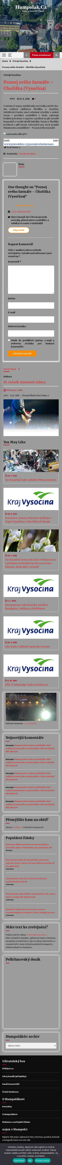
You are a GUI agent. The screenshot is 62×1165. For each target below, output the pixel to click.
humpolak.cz (31, 7)
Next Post (9, 369)
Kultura (7, 376)
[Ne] (58, 1154)
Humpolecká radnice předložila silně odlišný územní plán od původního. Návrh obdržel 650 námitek (30, 748)
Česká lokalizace (10, 1091)
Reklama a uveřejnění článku (16, 1122)
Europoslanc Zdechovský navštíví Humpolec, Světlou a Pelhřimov (26, 606)
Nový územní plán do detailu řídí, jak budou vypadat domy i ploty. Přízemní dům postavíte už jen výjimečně (30, 863)
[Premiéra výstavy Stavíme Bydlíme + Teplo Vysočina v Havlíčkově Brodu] (31, 499)
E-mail (11, 312)
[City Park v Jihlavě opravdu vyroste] (31, 627)
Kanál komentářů (10, 1084)
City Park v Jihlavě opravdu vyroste (27, 646)
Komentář (14, 261)
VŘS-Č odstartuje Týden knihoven (26, 684)
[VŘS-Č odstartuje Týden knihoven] (31, 665)
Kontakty (7, 1106)
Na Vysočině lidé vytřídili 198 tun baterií (30, 479)
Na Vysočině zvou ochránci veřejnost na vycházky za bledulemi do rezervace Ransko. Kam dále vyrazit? (30, 563)
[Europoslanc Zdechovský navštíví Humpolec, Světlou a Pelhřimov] (31, 586)
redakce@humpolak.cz (36, 934)
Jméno (11, 298)
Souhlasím (19, 1160)
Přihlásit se (8, 1068)
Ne (30, 1160)
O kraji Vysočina (12, 75)
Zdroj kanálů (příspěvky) (14, 1076)
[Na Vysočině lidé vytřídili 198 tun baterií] (31, 461)
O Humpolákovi (9, 1114)
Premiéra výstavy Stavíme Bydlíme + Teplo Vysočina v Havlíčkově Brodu (29, 519)
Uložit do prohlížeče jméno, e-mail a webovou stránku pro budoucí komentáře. (32, 343)
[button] (27, 55)
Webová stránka (17, 326)
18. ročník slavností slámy (24, 382)
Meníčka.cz (17, 827)
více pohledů (30, 723)
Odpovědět (19, 230)
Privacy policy (42, 1160)
